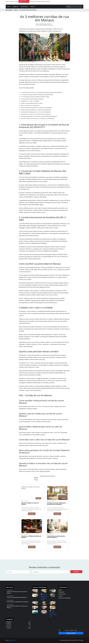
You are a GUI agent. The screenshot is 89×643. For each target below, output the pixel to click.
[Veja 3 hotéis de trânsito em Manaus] (35, 590)
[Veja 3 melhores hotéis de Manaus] (44, 611)
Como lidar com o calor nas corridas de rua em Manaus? (36, 114)
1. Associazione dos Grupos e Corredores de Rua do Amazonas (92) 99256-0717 (42, 92)
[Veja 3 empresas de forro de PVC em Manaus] (35, 595)
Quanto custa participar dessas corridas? (32, 103)
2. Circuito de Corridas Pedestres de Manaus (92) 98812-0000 (37, 94)
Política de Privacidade (64, 598)
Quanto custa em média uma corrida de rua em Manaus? (36, 110)
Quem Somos (24, 6)
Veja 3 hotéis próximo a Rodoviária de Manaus (39, 1)
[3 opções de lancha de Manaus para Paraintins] (35, 611)
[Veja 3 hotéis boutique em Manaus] (35, 603)
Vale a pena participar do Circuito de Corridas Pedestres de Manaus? (39, 116)
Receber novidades (70, 633)
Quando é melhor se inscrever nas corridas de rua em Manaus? (37, 118)
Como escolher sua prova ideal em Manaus (32, 99)
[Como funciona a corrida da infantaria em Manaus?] (44, 603)
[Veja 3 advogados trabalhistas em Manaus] (44, 607)
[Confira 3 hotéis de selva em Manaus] (44, 590)
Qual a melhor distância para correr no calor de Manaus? (36, 112)
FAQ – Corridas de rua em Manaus (30, 105)
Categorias (15, 6)
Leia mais (31, 514)
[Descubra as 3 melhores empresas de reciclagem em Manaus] (53, 595)
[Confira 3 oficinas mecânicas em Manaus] (53, 590)
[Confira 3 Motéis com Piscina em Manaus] (44, 597)
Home (8, 6)
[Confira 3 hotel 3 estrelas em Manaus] (35, 607)
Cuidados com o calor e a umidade (30, 101)
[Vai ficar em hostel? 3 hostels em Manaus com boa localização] (53, 607)
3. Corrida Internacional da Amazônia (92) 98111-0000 (35, 97)
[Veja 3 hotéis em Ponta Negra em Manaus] (53, 603)
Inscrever (76, 571)
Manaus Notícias (12, 640)
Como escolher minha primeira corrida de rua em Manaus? (36, 107)
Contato (32, 6)
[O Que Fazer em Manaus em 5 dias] (53, 613)
